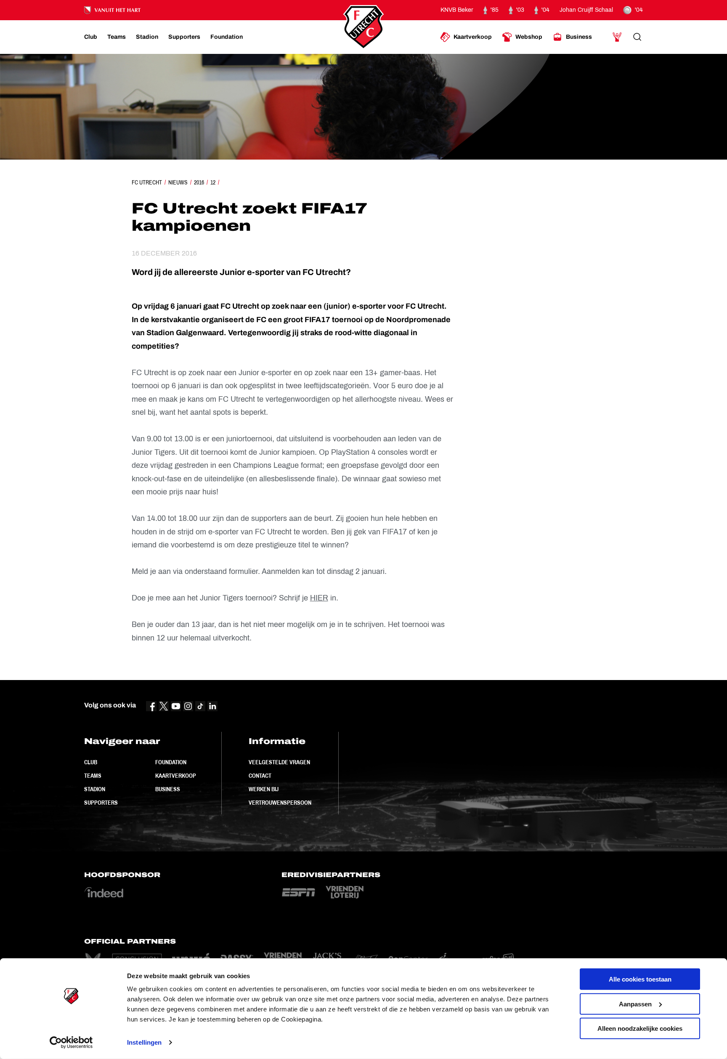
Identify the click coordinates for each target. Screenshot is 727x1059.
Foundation (170, 762)
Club (90, 762)
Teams (92, 775)
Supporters (101, 802)
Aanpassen (635, 1003)
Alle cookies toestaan (640, 979)
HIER (319, 598)
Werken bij (264, 789)
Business (167, 789)
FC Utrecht (147, 182)
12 (212, 182)
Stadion (94, 789)
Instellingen (144, 1042)
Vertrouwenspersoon (280, 802)
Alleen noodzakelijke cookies (639, 1028)
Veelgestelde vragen (279, 762)
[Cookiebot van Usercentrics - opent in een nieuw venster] (71, 1042)
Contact (260, 775)
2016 (199, 182)
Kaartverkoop (175, 775)
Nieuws (178, 182)
